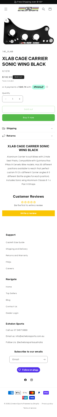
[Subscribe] (44, 359)
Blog (8, 300)
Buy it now (28, 118)
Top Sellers (11, 293)
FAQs (8, 262)
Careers (10, 269)
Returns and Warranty (17, 255)
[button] (6, 9)
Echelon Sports (17, 404)
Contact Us (11, 307)
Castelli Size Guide (15, 242)
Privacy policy (47, 404)
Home (9, 287)
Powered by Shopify (31, 404)
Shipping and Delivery (17, 249)
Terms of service (29, 408)
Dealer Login (12, 313)
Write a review (28, 213)
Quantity (6, 93)
